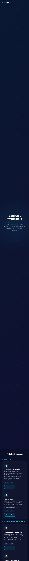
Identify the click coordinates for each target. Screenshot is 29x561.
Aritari (5, 3)
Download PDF (9, 486)
